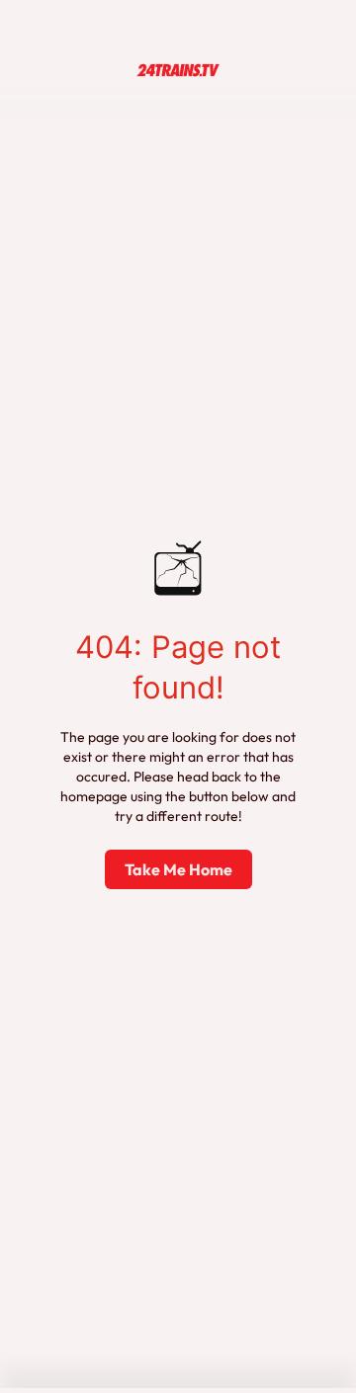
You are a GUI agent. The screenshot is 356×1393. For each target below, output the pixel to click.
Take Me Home (178, 869)
